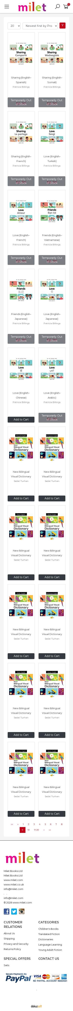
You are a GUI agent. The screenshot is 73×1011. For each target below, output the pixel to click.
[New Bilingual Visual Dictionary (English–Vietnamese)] (52, 605)
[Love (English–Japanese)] (52, 290)
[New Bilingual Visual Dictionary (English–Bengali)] (21, 448)
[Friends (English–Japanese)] (21, 290)
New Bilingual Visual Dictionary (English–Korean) (52, 713)
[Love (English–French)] (21, 211)
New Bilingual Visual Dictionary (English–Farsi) (21, 555)
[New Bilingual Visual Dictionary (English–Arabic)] (21, 605)
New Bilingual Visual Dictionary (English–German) (21, 792)
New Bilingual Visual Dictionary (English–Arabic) (21, 634)
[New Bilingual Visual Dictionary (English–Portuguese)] (52, 448)
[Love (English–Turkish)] (52, 132)
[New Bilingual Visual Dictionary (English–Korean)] (52, 684)
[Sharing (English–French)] (21, 132)
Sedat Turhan (21, 481)
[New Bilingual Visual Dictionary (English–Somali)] (52, 526)
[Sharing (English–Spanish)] (21, 53)
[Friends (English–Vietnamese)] (52, 211)
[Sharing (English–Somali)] (52, 53)
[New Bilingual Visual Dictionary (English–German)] (21, 763)
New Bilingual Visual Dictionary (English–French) (52, 792)
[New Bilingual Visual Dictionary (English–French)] (52, 763)
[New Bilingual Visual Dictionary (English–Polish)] (21, 684)
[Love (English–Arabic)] (52, 369)
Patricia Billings (21, 86)
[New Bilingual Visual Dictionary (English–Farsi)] (21, 526)
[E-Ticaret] (36, 1006)
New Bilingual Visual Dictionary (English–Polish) (21, 713)
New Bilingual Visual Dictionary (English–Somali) (52, 555)
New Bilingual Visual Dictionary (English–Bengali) (21, 476)
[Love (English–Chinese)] (21, 369)
